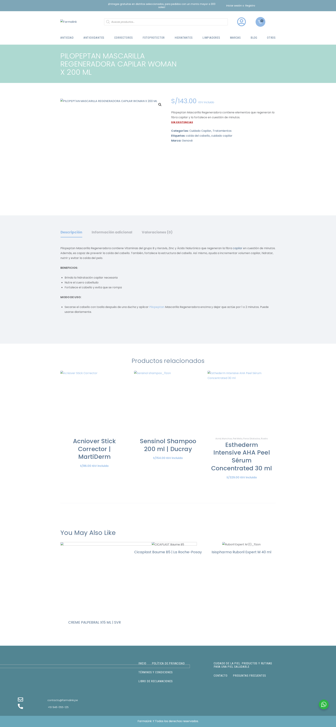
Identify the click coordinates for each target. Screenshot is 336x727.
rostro (264, 438)
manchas (227, 438)
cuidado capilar (221, 136)
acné (218, 438)
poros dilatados (251, 438)
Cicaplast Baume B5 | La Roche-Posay (168, 552)
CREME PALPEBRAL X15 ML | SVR (94, 622)
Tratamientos (222, 131)
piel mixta (237, 438)
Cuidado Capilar (200, 131)
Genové (187, 141)
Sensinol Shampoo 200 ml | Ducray (168, 445)
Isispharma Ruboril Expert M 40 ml (241, 552)
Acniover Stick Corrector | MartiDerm (94, 449)
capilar (237, 248)
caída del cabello (198, 136)
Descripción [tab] (71, 232)
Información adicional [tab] (112, 232)
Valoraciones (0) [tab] (157, 232)
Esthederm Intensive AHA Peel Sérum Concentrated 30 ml (241, 456)
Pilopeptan (156, 307)
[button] (160, 104)
